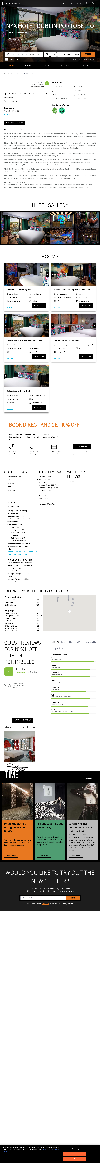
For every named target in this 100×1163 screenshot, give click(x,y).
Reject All (74, 1154)
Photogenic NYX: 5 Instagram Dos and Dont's (15, 827)
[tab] (50, 206)
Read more (11, 855)
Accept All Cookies (74, 1159)
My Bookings (77, 3)
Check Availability (14, 123)
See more (89, 778)
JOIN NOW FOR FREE (81, 446)
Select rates (39, 306)
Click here (45, 904)
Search (88, 54)
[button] (69, 611)
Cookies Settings (74, 1149)
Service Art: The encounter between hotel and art (80, 827)
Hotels (64, 3)
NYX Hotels (8, 74)
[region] (50, 1154)
